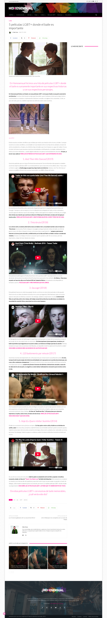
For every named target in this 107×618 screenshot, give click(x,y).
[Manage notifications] (4, 613)
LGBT (21, 499)
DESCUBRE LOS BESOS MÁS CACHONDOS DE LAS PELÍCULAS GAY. (28, 348)
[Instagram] (89, 1)
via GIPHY (11, 138)
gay (17, 499)
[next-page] (13, 572)
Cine (10, 20)
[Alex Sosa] (10, 32)
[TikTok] (95, 1)
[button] (96, 15)
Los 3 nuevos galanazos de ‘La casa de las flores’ (22, 517)
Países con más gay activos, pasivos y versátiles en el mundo (38, 565)
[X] (25, 534)
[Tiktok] (60, 607)
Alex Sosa (15, 32)
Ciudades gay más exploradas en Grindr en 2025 (57, 566)
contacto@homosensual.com (56, 603)
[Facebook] (87, 1)
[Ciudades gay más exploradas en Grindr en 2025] (57, 557)
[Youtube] (93, 1)
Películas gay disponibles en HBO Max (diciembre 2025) (18, 566)
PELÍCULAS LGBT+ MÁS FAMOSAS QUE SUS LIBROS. (34, 282)
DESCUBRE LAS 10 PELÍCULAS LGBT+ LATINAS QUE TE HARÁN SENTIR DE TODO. (42, 486)
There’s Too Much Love (31, 479)
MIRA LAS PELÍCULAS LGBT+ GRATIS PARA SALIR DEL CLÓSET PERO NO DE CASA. (40, 217)
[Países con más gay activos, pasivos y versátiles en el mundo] (38, 557)
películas (25, 499)
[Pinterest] (97, 1)
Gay (57, 563)
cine (14, 499)
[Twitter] (91, 1)
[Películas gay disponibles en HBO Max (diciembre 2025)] (18, 557)
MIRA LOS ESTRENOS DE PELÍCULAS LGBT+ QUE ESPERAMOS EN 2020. (41, 154)
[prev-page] (10, 572)
